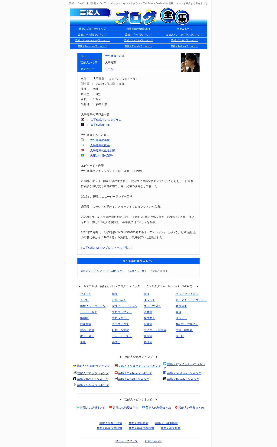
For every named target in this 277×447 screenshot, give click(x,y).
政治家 (148, 336)
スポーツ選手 (152, 306)
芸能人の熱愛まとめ (125, 407)
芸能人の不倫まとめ (191, 407)
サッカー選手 (88, 312)
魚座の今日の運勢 (101, 155)
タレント (149, 300)
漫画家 (148, 312)
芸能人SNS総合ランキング (92, 34)
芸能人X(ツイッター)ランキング (92, 40)
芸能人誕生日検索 (110, 423)
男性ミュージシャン (93, 306)
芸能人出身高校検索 (141, 428)
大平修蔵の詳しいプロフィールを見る (107, 247)
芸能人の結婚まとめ (93, 407)
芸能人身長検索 (171, 428)
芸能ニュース (184, 28)
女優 (146, 294)
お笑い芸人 (119, 300)
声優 (178, 312)
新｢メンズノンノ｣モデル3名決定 (101, 270)
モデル (109, 68)
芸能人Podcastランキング (184, 46)
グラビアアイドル (187, 294)
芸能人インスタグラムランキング (184, 34)
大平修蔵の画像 (100, 140)
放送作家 (85, 324)
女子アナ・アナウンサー (191, 300)
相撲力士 (149, 318)
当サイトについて (127, 441)
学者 (83, 342)
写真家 (148, 324)
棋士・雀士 (87, 336)
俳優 (115, 294)
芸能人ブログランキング (138, 34)
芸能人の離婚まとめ (158, 407)
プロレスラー (120, 318)
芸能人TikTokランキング (184, 40)
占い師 (180, 336)
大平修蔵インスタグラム (106, 119)
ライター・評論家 (155, 330)
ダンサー (181, 318)
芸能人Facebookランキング (92, 46)
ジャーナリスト (122, 336)
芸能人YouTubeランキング (138, 40)
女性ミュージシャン (124, 306)
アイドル (85, 294)
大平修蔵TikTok (115, 55)
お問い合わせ (153, 441)
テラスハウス (120, 324)
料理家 (148, 342)
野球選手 (181, 306)
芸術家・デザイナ (187, 324)
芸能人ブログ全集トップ (92, 28)
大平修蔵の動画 (100, 145)
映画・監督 (87, 330)
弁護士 (116, 342)
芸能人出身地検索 (166, 423)
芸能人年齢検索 (138, 423)
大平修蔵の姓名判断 (103, 150)
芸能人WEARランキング (133, 379)
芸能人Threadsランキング (138, 46)
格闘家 (84, 318)
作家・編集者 (184, 330)
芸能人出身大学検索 (109, 428)
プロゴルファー (122, 312)
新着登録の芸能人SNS (138, 28)
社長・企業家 (120, 330)
